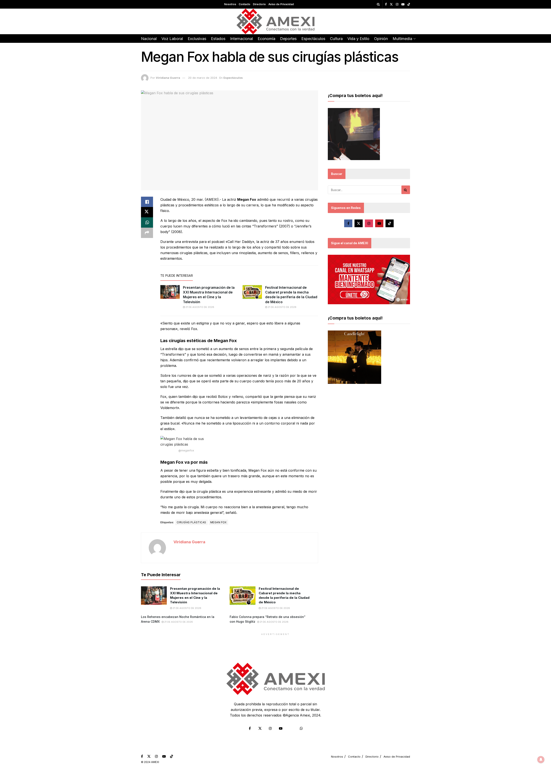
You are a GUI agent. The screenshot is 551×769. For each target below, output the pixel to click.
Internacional (241, 38)
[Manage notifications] (540, 759)
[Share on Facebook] (147, 202)
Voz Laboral (172, 38)
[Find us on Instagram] (397, 4)
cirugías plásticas (191, 522)
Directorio (259, 4)
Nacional (149, 38)
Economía (266, 38)
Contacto (244, 4)
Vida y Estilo (358, 38)
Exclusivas (197, 38)
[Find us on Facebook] (386, 4)
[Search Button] (378, 4)
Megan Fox (218, 522)
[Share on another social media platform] (147, 233)
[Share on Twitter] (147, 212)
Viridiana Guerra (168, 77)
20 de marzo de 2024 (202, 77)
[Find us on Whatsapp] (301, 728)
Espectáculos (313, 38)
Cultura (336, 38)
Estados (218, 38)
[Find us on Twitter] (391, 4)
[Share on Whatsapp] (147, 222)
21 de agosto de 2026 (199, 307)
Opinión (381, 38)
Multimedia (402, 38)
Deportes (288, 38)
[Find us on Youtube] (402, 4)
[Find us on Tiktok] (389, 223)
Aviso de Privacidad (281, 4)
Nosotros (230, 4)
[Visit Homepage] (276, 21)
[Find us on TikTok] (408, 4)
